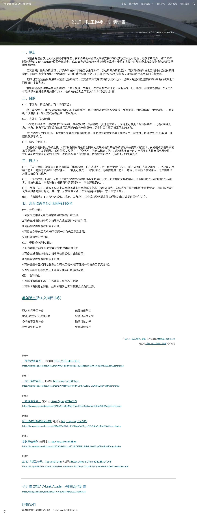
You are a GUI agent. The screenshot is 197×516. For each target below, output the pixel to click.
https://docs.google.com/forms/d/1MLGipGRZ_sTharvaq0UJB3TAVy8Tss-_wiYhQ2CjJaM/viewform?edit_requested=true (75, 466)
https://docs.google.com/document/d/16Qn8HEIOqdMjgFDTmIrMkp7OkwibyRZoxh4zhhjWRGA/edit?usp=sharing (72, 406)
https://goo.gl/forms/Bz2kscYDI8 (91, 461)
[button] (194, 4)
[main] (98, 22)
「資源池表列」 (31, 401)
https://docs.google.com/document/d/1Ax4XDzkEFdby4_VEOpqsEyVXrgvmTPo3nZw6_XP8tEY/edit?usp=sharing (71, 426)
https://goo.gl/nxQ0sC (67, 360)
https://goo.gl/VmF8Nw (62, 441)
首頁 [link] (124, 3)
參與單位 (29, 298)
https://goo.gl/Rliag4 (166, 339)
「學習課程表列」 (33, 360)
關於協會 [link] (133, 3)
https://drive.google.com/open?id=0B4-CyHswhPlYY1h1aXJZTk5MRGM (54, 492)
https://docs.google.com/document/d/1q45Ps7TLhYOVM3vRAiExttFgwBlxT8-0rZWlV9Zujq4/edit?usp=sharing (70, 386)
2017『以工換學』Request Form (42, 461)
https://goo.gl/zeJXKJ (74, 421)
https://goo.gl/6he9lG (64, 401)
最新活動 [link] (145, 3)
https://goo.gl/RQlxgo (66, 381)
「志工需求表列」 (33, 381)
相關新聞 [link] (160, 3)
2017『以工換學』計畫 (135, 339)
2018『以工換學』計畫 (155, 32)
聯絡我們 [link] (184, 3)
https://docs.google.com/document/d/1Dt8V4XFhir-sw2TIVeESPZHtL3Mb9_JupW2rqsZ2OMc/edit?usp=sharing (71, 446)
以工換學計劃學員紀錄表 (37, 421)
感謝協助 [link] (172, 3)
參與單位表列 (30, 441)
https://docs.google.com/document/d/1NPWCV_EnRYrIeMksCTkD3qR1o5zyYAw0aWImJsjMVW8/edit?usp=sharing (73, 366)
